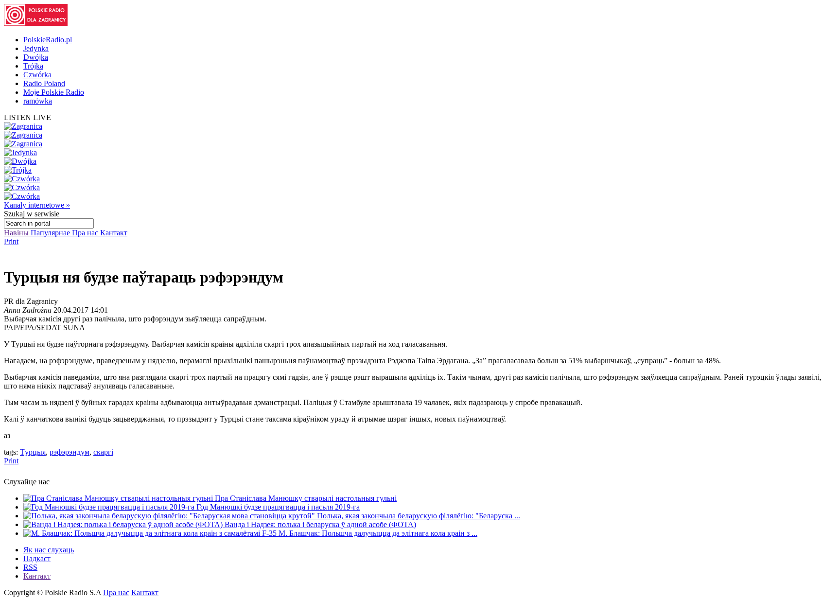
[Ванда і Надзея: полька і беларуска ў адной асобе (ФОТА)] (124, 524)
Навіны (17, 233)
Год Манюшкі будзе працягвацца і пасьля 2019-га (278, 507)
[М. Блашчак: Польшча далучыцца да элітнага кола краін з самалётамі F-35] (151, 533)
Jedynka (36, 48)
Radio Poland (44, 83)
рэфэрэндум (69, 452)
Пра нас (86, 233)
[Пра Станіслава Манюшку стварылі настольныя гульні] (119, 498)
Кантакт (113, 233)
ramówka (37, 101)
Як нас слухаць (48, 550)
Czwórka (37, 75)
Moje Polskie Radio (53, 92)
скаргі (103, 452)
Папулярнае (51, 233)
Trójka (33, 66)
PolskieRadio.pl (47, 39)
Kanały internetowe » (37, 205)
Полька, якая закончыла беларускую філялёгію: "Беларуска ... (418, 516)
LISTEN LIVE (27, 117)
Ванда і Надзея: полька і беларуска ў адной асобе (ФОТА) (320, 524)
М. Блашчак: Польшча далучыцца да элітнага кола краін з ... (378, 533)
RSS (30, 567)
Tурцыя (33, 452)
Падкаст (37, 558)
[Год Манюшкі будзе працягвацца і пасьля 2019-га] (109, 507)
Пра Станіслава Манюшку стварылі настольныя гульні (306, 498)
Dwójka (35, 57)
